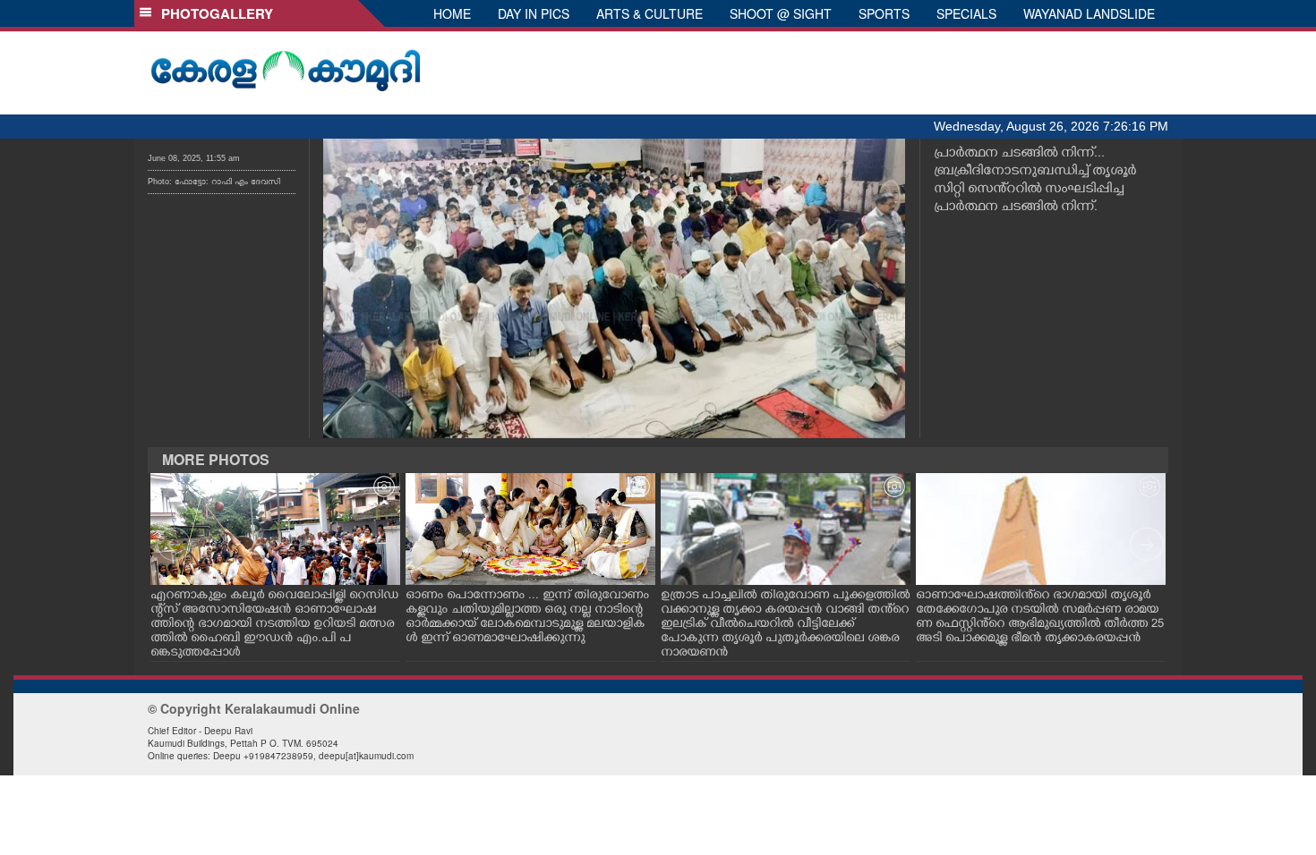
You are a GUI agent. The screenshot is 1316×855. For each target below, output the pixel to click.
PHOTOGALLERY (213, 13)
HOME (452, 13)
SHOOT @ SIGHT (781, 13)
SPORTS (884, 13)
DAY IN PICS (533, 13)
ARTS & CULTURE (649, 13)
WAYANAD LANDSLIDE (1089, 13)
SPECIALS (966, 13)
